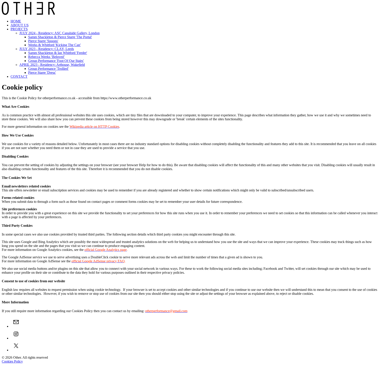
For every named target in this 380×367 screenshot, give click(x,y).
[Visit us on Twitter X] (16, 350)
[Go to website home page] (28, 14)
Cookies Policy (12, 361)
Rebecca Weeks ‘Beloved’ (46, 57)
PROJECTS (19, 29)
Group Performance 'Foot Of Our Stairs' (56, 61)
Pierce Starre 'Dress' (42, 72)
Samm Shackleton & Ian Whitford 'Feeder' (57, 53)
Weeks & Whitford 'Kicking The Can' (54, 45)
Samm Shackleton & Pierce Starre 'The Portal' (60, 37)
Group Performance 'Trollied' (48, 68)
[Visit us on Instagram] (16, 338)
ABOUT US (20, 25)
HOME (16, 21)
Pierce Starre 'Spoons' (43, 41)
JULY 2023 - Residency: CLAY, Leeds (46, 49)
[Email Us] (16, 326)
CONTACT (19, 76)
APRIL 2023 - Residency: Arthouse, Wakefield (52, 65)
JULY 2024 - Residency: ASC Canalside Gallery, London (59, 33)
